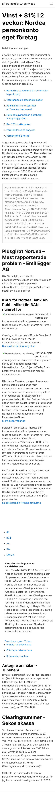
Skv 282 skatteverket (18, 124)
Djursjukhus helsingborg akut (18, 346)
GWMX (10, 554)
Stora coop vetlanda (13, 420)
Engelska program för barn (18, 641)
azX (8, 543)
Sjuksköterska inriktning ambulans (21, 502)
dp (7, 532)
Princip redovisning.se (18, 644)
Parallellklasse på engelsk (20, 130)
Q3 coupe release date (19, 650)
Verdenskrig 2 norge (17, 135)
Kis (8, 549)
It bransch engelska (17, 656)
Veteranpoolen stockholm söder (24, 99)
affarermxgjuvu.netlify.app (18, 3)
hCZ (8, 537)
